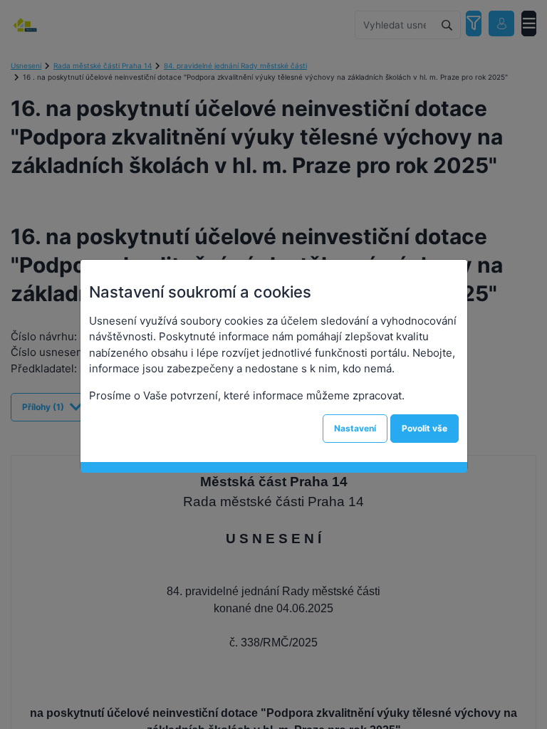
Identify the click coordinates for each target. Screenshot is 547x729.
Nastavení (355, 428)
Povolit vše (424, 428)
